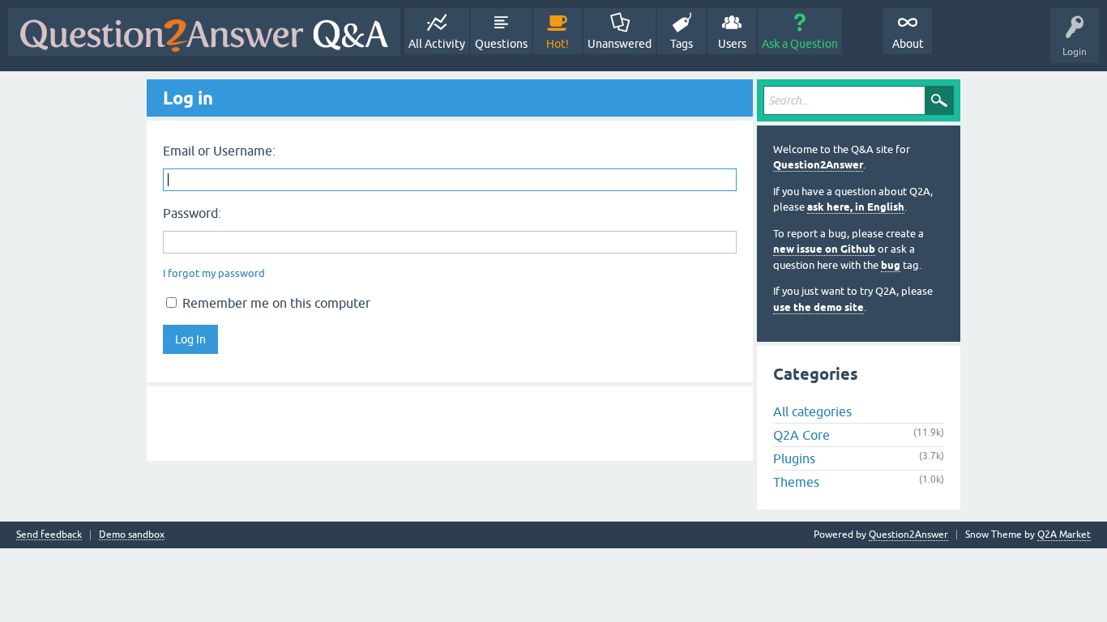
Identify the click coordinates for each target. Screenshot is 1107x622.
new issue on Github (824, 249)
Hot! (557, 43)
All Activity (436, 43)
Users (732, 43)
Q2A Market (1064, 534)
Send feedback (49, 535)
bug (890, 265)
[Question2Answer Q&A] (204, 32)
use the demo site (818, 307)
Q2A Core (801, 435)
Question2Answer (818, 165)
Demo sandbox (132, 535)
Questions (501, 43)
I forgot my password (214, 273)
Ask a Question (800, 43)
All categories (812, 411)
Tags (681, 43)
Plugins (794, 458)
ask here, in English (855, 207)
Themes (796, 482)
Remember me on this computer (274, 303)
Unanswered (620, 43)
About (908, 43)
